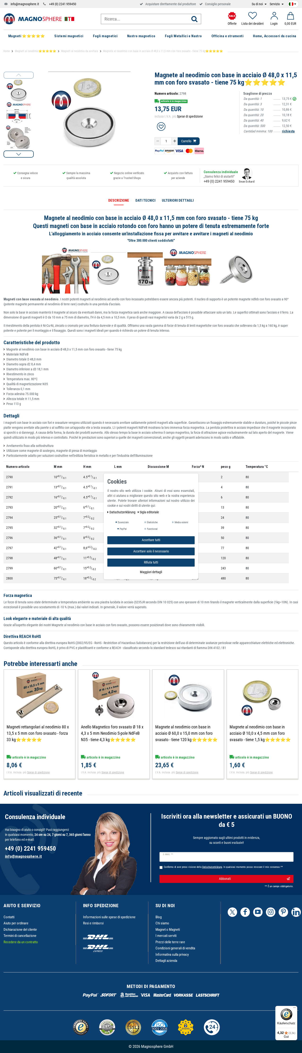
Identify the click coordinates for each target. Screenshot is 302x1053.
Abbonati (225, 879)
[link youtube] (258, 912)
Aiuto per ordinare (16, 923)
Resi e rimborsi (93, 923)
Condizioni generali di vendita (175, 948)
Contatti (9, 917)
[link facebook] (245, 912)
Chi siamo (162, 923)
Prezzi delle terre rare (170, 942)
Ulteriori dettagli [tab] (178, 200)
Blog (158, 917)
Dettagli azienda (166, 961)
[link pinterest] (283, 912)
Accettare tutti (151, 540)
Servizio (275, 4)
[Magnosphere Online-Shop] (39, 18)
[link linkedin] (296, 912)
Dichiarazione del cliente (20, 929)
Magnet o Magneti (167, 929)
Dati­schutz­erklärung (122, 512)
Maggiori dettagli (151, 572)
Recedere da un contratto (21, 942)
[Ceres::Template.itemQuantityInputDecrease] (157, 141)
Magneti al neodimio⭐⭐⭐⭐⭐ (35, 51)
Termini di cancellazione (20, 936)
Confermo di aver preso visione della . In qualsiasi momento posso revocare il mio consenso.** (223, 867)
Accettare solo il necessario (151, 551)
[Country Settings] (292, 3)
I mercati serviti (165, 936)
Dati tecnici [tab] (145, 200)
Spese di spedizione (190, 116)
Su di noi (258, 4)
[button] (19, 154)
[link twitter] (232, 912)
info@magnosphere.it (25, 4)
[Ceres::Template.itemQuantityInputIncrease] (175, 141)
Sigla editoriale (149, 512)
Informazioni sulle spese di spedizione (109, 917)
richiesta (288, 131)
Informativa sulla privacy (172, 954)
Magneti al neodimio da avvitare (79, 51)
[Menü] (294, 1009)
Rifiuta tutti (151, 562)
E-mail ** (168, 854)
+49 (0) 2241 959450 (62, 4)
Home (6, 51)
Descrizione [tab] (118, 200)
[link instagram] (270, 912)
